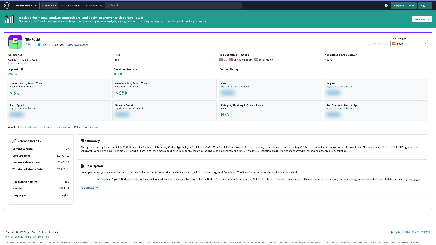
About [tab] (11, 127)
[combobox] (173, 5)
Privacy (9, 236)
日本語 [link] (406, 232)
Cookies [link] (19, 236)
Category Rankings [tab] (29, 127)
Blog (40, 236)
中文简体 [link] (426, 232)
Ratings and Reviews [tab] (86, 127)
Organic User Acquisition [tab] (57, 127)
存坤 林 (29, 44)
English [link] (397, 232)
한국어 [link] (415, 232)
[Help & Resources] (386, 5)
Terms (28, 236)
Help (47, 236)
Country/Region (398, 38)
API (34, 236)
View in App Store (78, 44)
